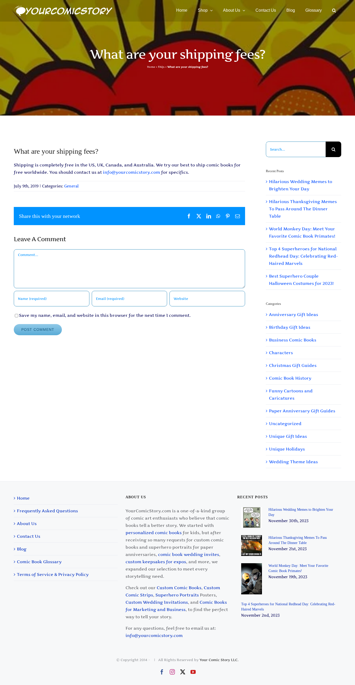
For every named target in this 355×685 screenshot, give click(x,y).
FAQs (161, 66)
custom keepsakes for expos (156, 561)
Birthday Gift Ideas (289, 327)
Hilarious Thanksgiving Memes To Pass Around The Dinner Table (303, 209)
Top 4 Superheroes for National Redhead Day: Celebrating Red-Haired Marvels (303, 256)
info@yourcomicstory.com (131, 172)
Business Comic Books (292, 339)
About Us (27, 523)
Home (151, 66)
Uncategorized (285, 423)
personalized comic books (154, 532)
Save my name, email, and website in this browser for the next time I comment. (105, 315)
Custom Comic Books (179, 587)
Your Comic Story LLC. (219, 660)
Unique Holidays (287, 449)
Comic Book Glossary (39, 561)
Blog (22, 549)
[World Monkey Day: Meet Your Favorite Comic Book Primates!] (252, 578)
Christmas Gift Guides (293, 365)
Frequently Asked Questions (47, 510)
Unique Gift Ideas (288, 436)
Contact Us (28, 536)
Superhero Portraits (177, 594)
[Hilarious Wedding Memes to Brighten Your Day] (252, 517)
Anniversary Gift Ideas (293, 314)
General (71, 186)
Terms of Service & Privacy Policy (53, 574)
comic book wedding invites (188, 554)
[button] (334, 10)
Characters (281, 352)
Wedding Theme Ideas (293, 461)
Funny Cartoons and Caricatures (291, 394)
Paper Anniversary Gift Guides (302, 410)
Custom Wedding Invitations (157, 602)
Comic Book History (290, 378)
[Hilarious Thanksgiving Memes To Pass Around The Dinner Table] (252, 545)
